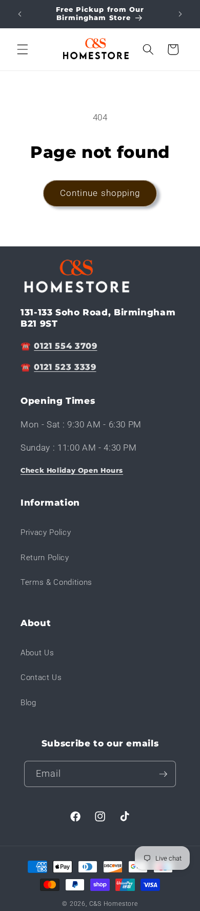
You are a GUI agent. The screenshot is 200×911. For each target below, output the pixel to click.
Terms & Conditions (56, 582)
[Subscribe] (163, 774)
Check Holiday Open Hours (72, 470)
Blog (28, 702)
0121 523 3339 (65, 367)
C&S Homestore (113, 903)
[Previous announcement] (20, 14)
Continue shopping (100, 193)
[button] (22, 49)
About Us (37, 652)
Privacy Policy (46, 532)
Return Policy (45, 557)
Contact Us (41, 677)
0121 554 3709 (65, 346)
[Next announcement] (180, 14)
